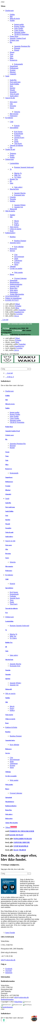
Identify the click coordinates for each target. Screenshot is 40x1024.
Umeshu (13, 197)
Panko (12, 155)
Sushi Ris (13, 80)
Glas (15, 255)
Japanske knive (15, 243)
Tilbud (17, 304)
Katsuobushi (18, 133)
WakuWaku (18, 1002)
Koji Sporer (18, 131)
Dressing (13, 106)
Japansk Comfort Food (18, 38)
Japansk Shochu (20, 193)
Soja (11, 86)
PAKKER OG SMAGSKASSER (21, 831)
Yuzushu (13, 199)
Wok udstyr (14, 290)
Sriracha (17, 112)
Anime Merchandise (17, 294)
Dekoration (14, 292)
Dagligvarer (9, 391)
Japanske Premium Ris (22, 46)
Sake (11, 183)
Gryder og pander (16, 268)
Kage (12, 231)
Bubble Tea (14, 179)
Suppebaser (14, 66)
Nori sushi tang (15, 82)
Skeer (16, 264)
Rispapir (17, 48)
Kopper (17, 262)
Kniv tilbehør (19, 247)
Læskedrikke (14, 163)
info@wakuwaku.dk (8, 960)
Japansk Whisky (20, 205)
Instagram (8, 973)
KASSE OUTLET (16, 835)
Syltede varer (14, 40)
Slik (11, 217)
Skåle (16, 258)
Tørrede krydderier (16, 145)
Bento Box (13, 288)
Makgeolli (13, 209)
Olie (11, 104)
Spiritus (12, 201)
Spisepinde (13, 280)
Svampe (12, 70)
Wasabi (12, 90)
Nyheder (18, 306)
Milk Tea (17, 175)
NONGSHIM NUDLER (23, 839)
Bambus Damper (20, 241)
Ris (11, 42)
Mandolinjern (14, 282)
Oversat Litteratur (20, 278)
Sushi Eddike (14, 84)
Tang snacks (14, 227)
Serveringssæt (19, 256)
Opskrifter (22, 310)
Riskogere (13, 249)
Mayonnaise (14, 114)
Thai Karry (18, 143)
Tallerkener (18, 260)
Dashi (16, 141)
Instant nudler (19, 24)
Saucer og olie (10, 541)
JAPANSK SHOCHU (22, 842)
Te (11, 169)
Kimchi (16, 126)
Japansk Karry (19, 137)
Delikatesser (14, 68)
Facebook (8, 969)
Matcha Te (18, 173)
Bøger (12, 274)
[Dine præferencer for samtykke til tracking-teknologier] (4, 1020)
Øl (11, 181)
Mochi (16, 221)
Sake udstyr (18, 187)
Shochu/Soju (14, 189)
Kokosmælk (18, 64)
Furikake (17, 135)
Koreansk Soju (19, 195)
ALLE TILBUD (19, 850)
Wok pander (18, 272)
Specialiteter (14, 128)
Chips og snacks (15, 229)
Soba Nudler (18, 28)
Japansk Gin (18, 207)
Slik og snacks (10, 693)
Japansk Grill (14, 286)
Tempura (13, 153)
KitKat (16, 225)
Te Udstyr (17, 177)
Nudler (12, 20)
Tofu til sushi (14, 94)
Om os (16, 316)
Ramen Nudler (19, 26)
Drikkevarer (9, 617)
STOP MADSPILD (21, 846)
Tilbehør (13, 266)
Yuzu (16, 139)
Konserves (13, 60)
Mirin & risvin (15, 18)
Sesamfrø (13, 92)
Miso (11, 58)
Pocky (16, 223)
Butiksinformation (7, 999)
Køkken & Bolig (11, 727)
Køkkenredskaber (16, 284)
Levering (19, 314)
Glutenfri (13, 74)
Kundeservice (19, 312)
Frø (11, 147)
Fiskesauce (13, 116)
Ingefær (12, 88)
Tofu (11, 56)
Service (12, 251)
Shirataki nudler (19, 32)
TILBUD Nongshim (21, 34)
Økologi (13, 72)
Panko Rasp (14, 36)
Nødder (12, 215)
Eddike (12, 14)
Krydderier (9, 575)
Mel (11, 16)
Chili (11, 122)
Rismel (16, 50)
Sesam (12, 52)
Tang (11, 54)
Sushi (7, 498)
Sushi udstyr (14, 96)
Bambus (13, 237)
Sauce (12, 108)
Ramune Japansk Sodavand (24, 167)
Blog (17, 308)
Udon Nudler (19, 30)
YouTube (8, 971)
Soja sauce (13, 102)
